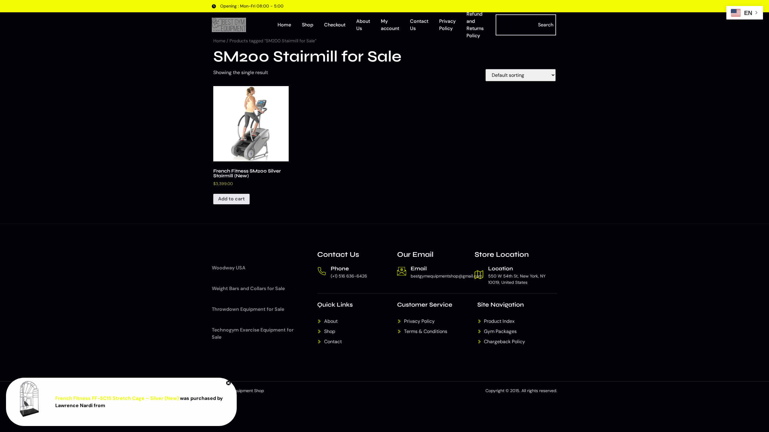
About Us (363, 25)
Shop (307, 25)
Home (284, 25)
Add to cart (231, 199)
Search (545, 25)
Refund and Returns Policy (475, 25)
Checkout (334, 25)
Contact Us (419, 25)
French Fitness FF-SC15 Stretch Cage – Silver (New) (117, 398)
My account (390, 25)
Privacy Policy (447, 25)
